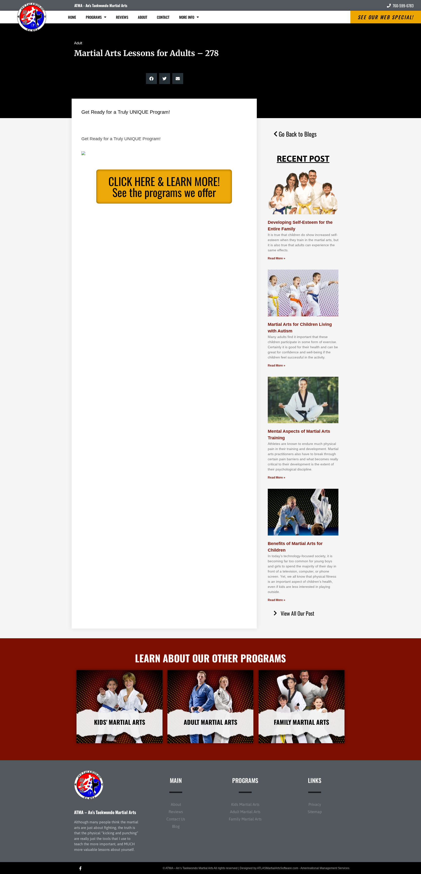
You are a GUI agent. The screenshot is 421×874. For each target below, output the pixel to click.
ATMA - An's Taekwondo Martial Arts (100, 5)
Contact (163, 17)
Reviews (122, 17)
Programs (94, 17)
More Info (186, 17)
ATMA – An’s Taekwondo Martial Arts (105, 812)
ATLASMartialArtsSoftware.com (277, 868)
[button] (151, 78)
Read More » (276, 258)
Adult (78, 43)
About (142, 17)
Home (72, 17)
